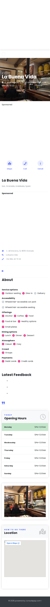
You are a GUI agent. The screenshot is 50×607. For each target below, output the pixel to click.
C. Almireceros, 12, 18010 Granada (20, 82)
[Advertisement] (25, 25)
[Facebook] (3, 271)
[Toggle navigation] (3, 54)
